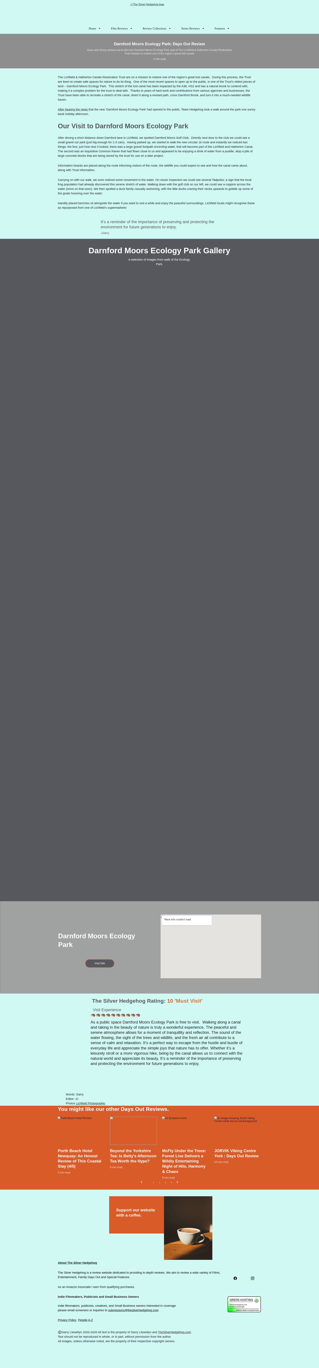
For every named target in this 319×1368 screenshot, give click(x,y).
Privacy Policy (67, 1320)
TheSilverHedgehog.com (174, 1332)
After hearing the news (73, 109)
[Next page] (177, 1183)
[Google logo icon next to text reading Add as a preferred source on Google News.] (240, 1289)
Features (220, 28)
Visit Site (100, 963)
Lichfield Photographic (90, 1103)
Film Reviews (119, 28)
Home (92, 28)
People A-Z (85, 1320)
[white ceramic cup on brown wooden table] (188, 1228)
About (62, 1262)
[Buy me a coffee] (188, 1220)
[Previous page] (142, 1183)
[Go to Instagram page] (252, 1278)
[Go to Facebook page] (235, 1278)
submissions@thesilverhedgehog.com (133, 1310)
